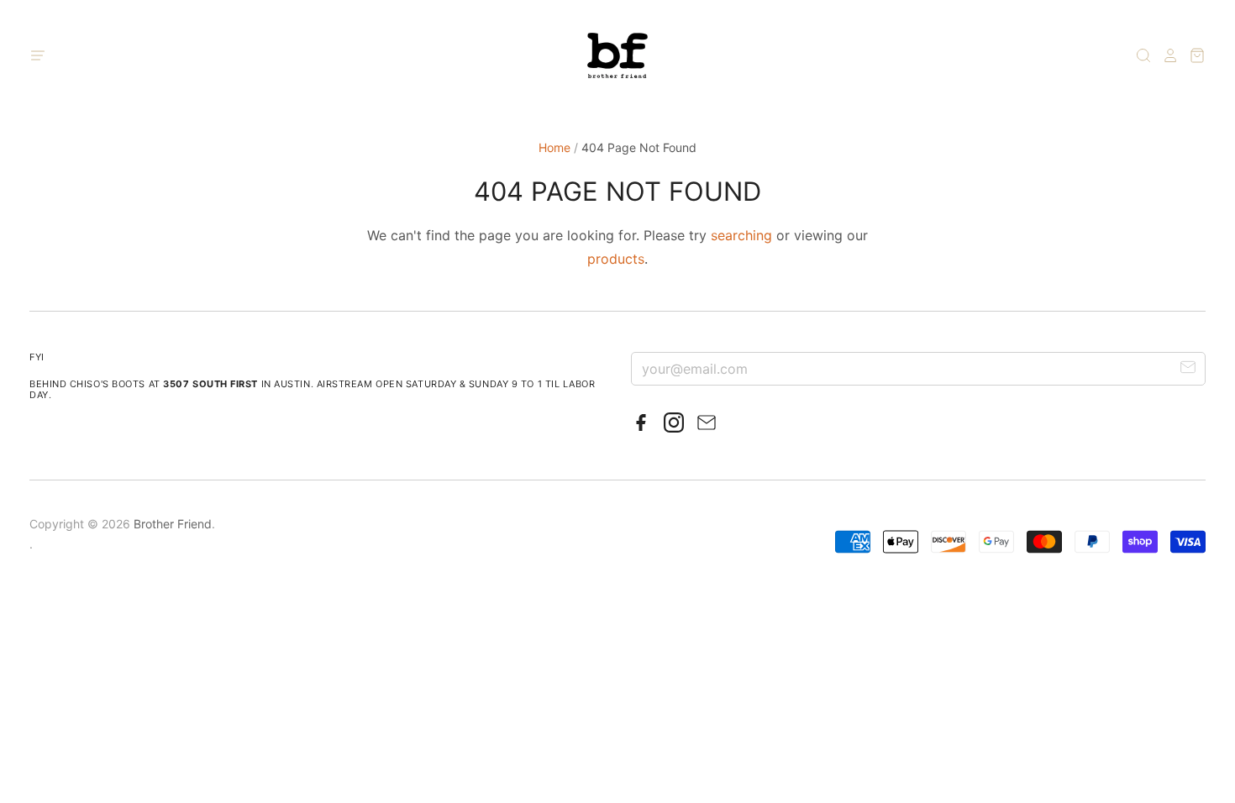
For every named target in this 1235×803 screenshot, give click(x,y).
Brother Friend (173, 524)
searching (741, 235)
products (615, 258)
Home (554, 147)
